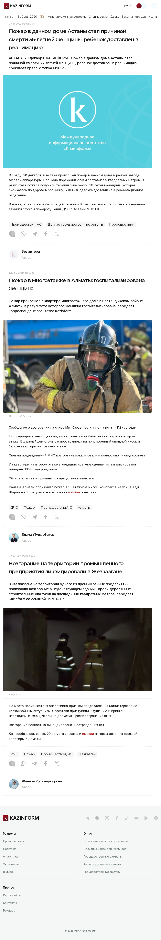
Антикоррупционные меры (102, 864)
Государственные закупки (102, 872)
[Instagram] (12, 234)
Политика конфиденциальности (105, 849)
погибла (74, 492)
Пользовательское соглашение (105, 841)
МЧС (14, 754)
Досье (114, 16)
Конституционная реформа (66, 16)
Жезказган (87, 754)
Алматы (84, 507)
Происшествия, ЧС (25, 224)
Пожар (29, 507)
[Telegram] (34, 234)
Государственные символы (102, 856)
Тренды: (8, 16)
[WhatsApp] (23, 234)
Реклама (9, 910)
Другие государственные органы (75, 224)
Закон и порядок (134, 16)
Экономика (11, 864)
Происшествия (121, 224)
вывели (88, 734)
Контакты (10, 903)
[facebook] (117, 818)
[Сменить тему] (141, 6)
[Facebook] (45, 234)
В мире (8, 872)
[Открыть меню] (154, 6)
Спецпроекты (98, 16)
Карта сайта (12, 895)
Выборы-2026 (27, 16)
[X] (57, 234)
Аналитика (10, 856)
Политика (9, 849)
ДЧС (14, 507)
